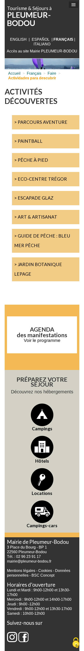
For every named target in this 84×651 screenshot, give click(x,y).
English (18, 39)
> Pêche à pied (31, 160)
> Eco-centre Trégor (40, 179)
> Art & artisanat (35, 216)
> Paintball (28, 141)
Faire (52, 73)
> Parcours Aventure (40, 122)
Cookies (45, 571)
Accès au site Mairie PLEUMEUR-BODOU (42, 51)
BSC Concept (43, 575)
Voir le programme (42, 340)
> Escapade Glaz (33, 198)
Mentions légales (21, 571)
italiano (42, 44)
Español (40, 39)
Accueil (14, 73)
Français (34, 73)
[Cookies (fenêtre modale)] (76, 643)
